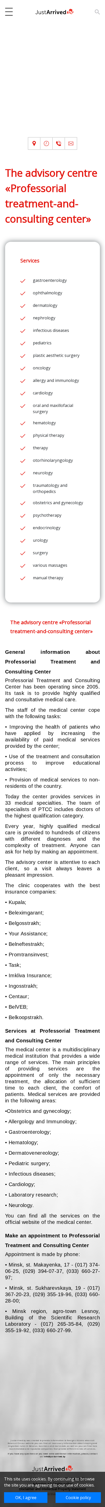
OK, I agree (25, 1497)
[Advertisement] (52, 84)
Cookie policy (78, 1497)
